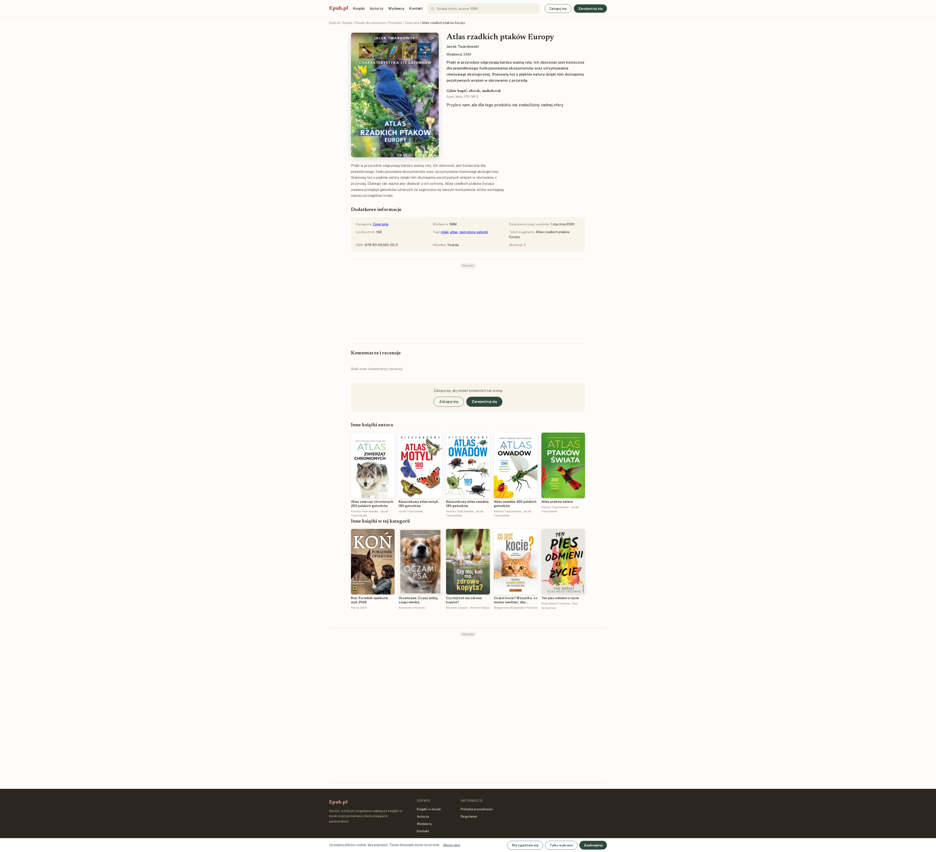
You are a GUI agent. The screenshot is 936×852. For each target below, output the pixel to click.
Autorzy (376, 8)
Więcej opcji (451, 845)
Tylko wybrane (561, 845)
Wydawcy (396, 8)
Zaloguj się (558, 8)
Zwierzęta (411, 23)
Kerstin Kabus (479, 607)
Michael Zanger (457, 607)
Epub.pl (338, 8)
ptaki (444, 232)
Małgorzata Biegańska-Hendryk (515, 607)
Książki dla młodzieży (370, 23)
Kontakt (416, 8)
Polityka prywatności (477, 809)
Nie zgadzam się (525, 845)
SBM (467, 54)
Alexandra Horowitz (412, 607)
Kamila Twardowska (364, 511)
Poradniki (395, 23)
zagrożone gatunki (473, 232)
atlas (454, 232)
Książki (359, 8)
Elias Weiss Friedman (555, 603)
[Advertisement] (468, 305)
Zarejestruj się (590, 8)
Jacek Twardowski (463, 46)
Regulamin (469, 816)
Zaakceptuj (593, 845)
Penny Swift (359, 607)
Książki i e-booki (429, 809)
